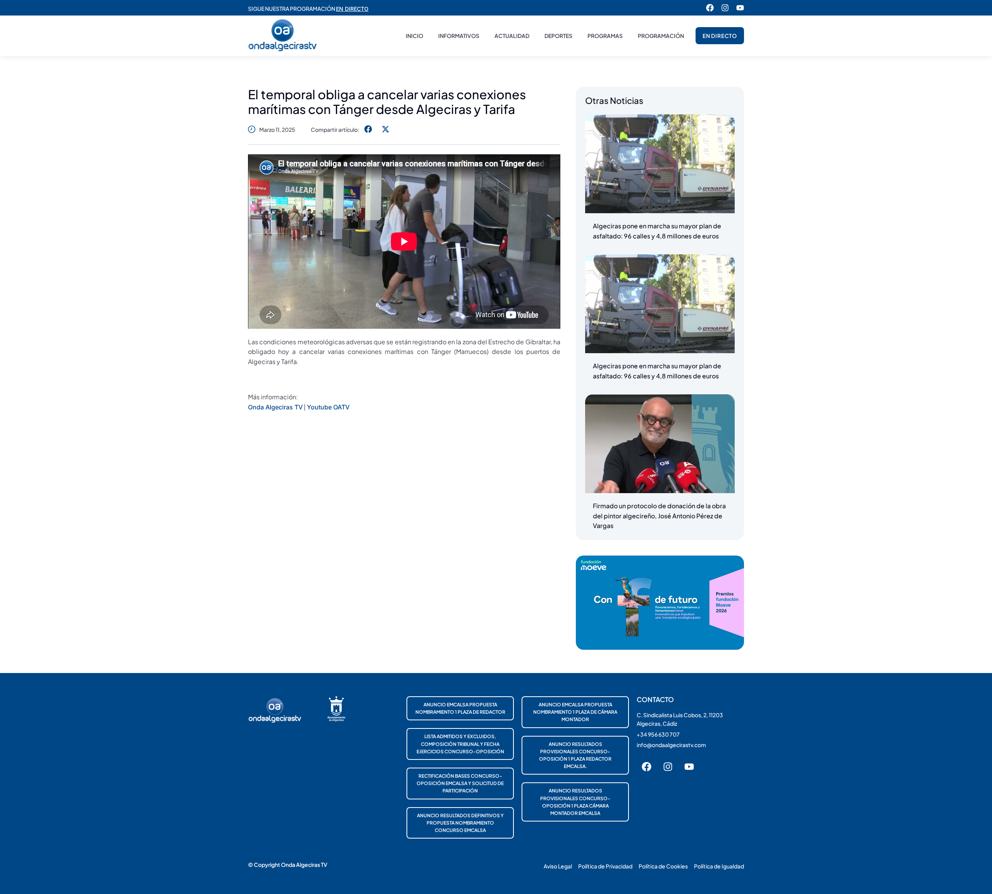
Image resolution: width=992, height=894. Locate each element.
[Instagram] (725, 8)
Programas (605, 35)
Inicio (414, 35)
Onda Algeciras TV (275, 407)
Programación (661, 35)
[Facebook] (710, 8)
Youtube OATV (328, 407)
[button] (368, 129)
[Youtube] (740, 8)
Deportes (558, 35)
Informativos (458, 35)
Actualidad (511, 35)
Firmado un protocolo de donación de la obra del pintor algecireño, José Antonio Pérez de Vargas (659, 516)
